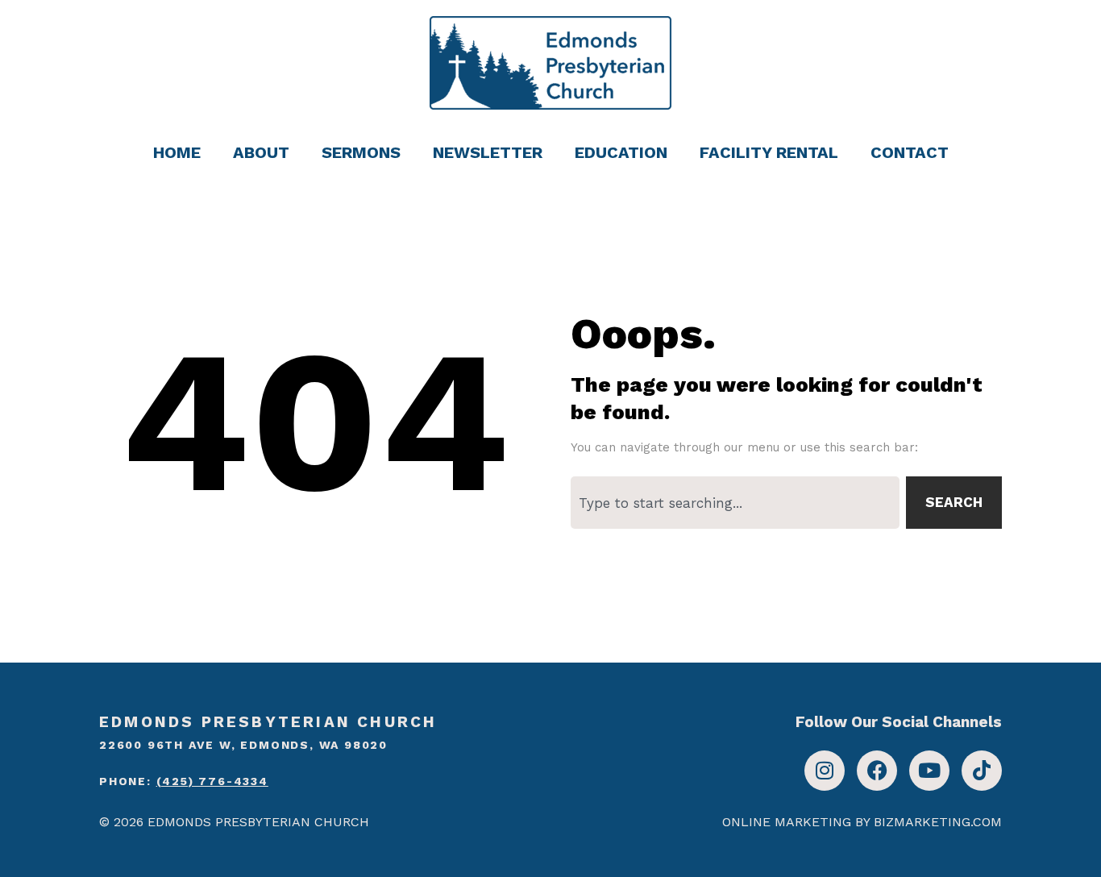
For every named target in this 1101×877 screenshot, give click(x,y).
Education (621, 152)
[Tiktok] (982, 770)
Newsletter (487, 152)
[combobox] (735, 502)
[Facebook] (877, 770)
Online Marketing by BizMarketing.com (862, 821)
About (261, 152)
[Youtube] (929, 770)
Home (177, 152)
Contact (909, 152)
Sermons (361, 152)
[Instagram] (824, 770)
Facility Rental (769, 152)
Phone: (183, 781)
